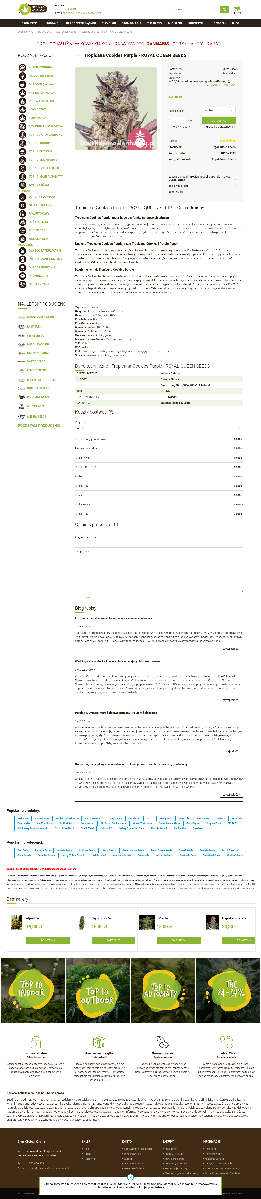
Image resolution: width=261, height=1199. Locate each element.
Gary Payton (193, 823)
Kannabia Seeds (164, 855)
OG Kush (237, 818)
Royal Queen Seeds (224, 147)
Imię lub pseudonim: (87, 537)
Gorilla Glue (180, 828)
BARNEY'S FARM (37, 353)
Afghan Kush (214, 823)
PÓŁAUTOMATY (38, 213)
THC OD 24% (36, 230)
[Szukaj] (224, 9)
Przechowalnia (133, 1153)
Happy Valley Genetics (74, 855)
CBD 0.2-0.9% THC (40, 284)
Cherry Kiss (23, 823)
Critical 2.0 (106, 828)
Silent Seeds (24, 855)
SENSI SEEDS (34, 335)
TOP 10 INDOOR (38, 143)
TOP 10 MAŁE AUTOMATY (45, 176)
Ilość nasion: (177, 110)
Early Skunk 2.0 (93, 818)
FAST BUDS (33, 326)
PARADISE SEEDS (37, 396)
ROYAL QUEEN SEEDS (40, 317)
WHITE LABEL (35, 406)
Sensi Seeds (109, 850)
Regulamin (171, 1148)
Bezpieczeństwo (174, 1158)
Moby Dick (166, 818)
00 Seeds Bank (188, 855)
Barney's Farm (43, 850)
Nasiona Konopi (214, 1158)
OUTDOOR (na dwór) (41, 84)
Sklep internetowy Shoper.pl (228, 1193)
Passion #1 (134, 818)
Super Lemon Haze (169, 823)
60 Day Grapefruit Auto (131, 828)
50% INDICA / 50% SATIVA (45, 126)
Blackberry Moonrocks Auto (32, 828)
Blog (86, 1148)
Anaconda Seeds (121, 855)
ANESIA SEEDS (35, 416)
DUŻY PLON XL (38, 222)
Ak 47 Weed (87, 828)
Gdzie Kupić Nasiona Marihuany (224, 1173)
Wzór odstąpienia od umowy (181, 1173)
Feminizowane (213, 1153)
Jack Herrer (87, 823)
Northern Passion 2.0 (67, 818)
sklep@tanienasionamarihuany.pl (82, 12)
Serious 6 (22, 818)
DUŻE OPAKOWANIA (41, 267)
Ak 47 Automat (45, 823)
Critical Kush (67, 823)
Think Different (159, 828)
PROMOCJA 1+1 (38, 276)
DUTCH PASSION (37, 344)
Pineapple (183, 818)
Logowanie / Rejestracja (138, 1148)
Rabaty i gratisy (174, 1153)
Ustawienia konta (134, 1163)
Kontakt (129, 1158)
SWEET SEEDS (35, 361)
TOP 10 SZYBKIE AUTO (43, 168)
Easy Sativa (115, 818)
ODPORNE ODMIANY (41, 197)
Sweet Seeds (186, 850)
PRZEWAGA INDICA (40, 92)
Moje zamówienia (134, 1168)
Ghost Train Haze (142, 823)
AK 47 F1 (232, 823)
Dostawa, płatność (176, 1163)
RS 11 (150, 818)
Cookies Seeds (87, 850)
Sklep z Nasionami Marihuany (222, 1168)
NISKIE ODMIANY (39, 205)
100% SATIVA (36, 109)
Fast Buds (22, 850)
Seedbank (198, 828)
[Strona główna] (33, 9)
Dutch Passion (230, 850)
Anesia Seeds (64, 850)
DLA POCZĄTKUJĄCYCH (44, 250)
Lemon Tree (202, 818)
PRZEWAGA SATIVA (40, 101)
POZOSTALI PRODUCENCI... (41, 426)
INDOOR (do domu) (40, 76)
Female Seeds (207, 850)
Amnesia (220, 818)
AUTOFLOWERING (39, 67)
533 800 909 (65, 9)
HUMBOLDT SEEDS (38, 388)
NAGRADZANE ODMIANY (44, 259)
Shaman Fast (41, 818)
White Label (99, 855)
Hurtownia (90, 1158)
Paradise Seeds (46, 855)
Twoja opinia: (83, 551)
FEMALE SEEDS (36, 370)
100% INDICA (36, 118)
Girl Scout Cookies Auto (113, 823)
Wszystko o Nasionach (218, 1163)
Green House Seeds (133, 850)
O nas (87, 1153)
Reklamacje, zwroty (176, 1168)
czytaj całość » (231, 648)
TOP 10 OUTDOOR (40, 151)
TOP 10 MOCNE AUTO (42, 160)
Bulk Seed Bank (211, 855)
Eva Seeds (143, 855)
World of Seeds (235, 855)
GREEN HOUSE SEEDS (40, 380)
